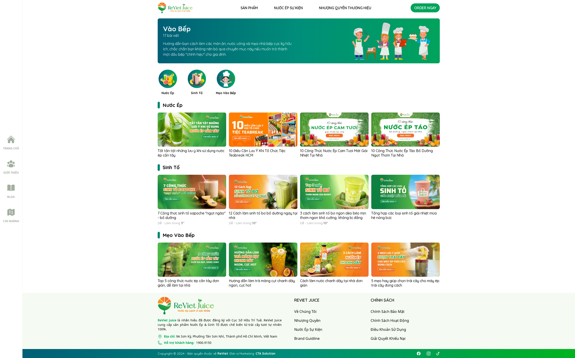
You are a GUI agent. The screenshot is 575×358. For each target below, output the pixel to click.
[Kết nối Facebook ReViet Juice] (418, 353)
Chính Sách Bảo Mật (388, 311)
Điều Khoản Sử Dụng (388, 329)
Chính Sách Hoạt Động (390, 320)
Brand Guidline (307, 338)
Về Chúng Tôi (305, 311)
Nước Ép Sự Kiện (308, 329)
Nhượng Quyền (307, 320)
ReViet (222, 353)
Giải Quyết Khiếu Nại (388, 338)
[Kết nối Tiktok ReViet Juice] (438, 353)
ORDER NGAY (425, 8)
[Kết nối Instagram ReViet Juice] (428, 353)
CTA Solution (265, 353)
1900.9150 (187, 342)
